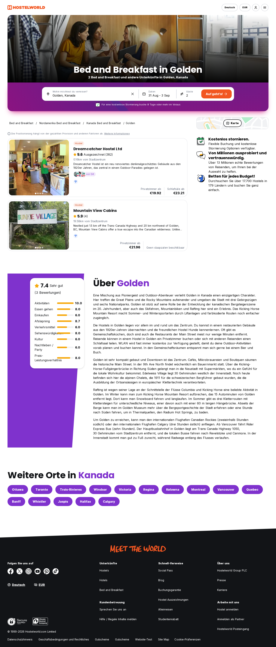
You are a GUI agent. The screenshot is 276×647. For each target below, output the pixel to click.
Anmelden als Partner (230, 619)
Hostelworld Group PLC (232, 570)
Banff (16, 501)
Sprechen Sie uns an (113, 609)
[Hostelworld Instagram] (29, 571)
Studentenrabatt (168, 619)
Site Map (163, 639)
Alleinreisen (165, 609)
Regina (148, 489)
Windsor (100, 489)
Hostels (104, 570)
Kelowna (172, 489)
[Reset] (132, 93)
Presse (221, 580)
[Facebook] (11, 571)
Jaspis (63, 501)
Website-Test (143, 639)
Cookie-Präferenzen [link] (187, 639)
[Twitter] (20, 571)
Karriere (222, 590)
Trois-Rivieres (71, 489)
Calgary (109, 501)
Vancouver (225, 489)
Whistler (39, 501)
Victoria (125, 489)
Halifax (85, 501)
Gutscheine (102, 639)
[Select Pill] (255, 7)
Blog (161, 580)
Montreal (198, 489)
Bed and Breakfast (111, 590)
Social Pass (165, 570)
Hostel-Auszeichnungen (173, 599)
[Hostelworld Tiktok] (56, 571)
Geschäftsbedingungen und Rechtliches (63, 639)
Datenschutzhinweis (20, 639)
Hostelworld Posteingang (233, 629)
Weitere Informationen (117, 133)
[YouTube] (38, 571)
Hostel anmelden (228, 609)
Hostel (78, 143)
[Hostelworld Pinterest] (47, 571)
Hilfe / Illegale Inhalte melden (118, 619)
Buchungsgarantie (169, 590)
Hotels (104, 580)
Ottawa (17, 489)
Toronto (41, 489)
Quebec (252, 489)
